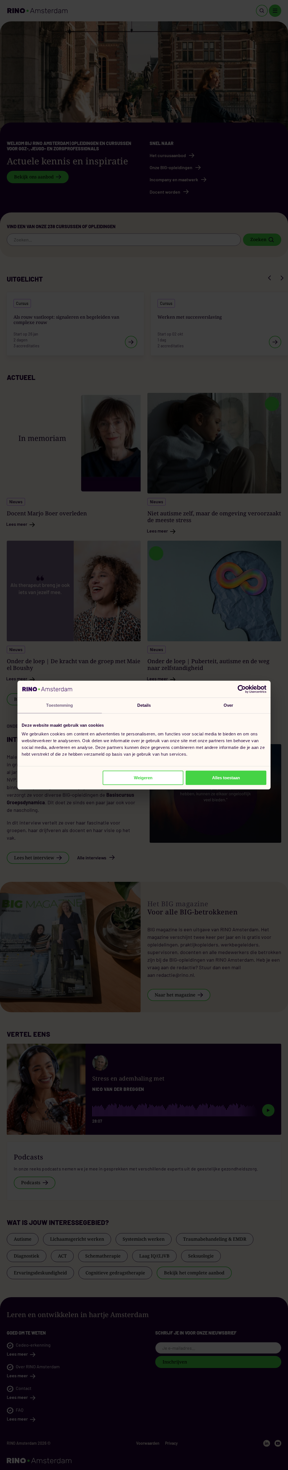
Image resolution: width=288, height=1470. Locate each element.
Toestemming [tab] (59, 705)
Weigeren (143, 777)
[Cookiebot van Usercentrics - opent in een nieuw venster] (241, 689)
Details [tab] (144, 705)
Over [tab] (228, 705)
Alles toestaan (226, 777)
